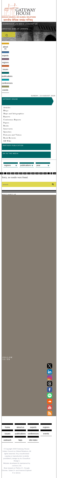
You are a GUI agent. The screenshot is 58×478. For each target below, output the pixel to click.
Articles (6, 107)
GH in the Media (10, 153)
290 (37, 173)
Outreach (7, 440)
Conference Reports (12, 120)
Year (38, 165)
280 (33, 173)
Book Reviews (9, 138)
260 (25, 173)
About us (5, 48)
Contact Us (32, 24)
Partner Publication (13, 145)
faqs (20, 440)
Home (7, 427)
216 (1, 173)
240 (17, 173)
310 (45, 173)
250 (21, 173)
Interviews (8, 129)
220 (9, 173)
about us (20, 427)
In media (20, 24)
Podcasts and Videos (12, 135)
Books (6, 126)
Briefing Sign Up (11, 29)
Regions (5, 62)
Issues (5, 69)
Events (5, 90)
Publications (5, 76)
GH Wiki (7, 141)
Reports (6, 116)
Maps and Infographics (13, 113)
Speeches (7, 132)
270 (29, 173)
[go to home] (19, 20)
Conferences (5, 83)
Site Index (33, 440)
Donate (24, 29)
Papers (6, 123)
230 (13, 173)
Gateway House (10, 99)
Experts (5, 56)
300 (41, 173)
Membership (8, 24)
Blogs (5, 110)
